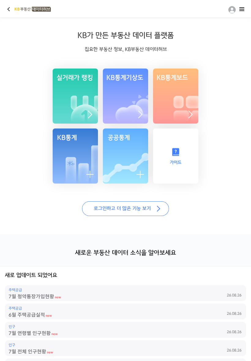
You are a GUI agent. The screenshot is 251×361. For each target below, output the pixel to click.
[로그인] (231, 10)
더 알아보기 (140, 114)
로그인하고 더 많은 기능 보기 (125, 208)
